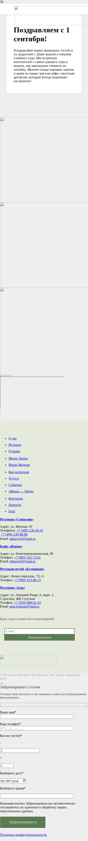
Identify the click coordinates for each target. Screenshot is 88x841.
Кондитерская (19, 472)
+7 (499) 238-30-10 (29, 530)
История (15, 445)
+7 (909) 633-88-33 (27, 580)
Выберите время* (13, 788)
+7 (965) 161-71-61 (27, 557)
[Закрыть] (1, 375)
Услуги (14, 478)
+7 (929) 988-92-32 (27, 602)
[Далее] (10, 375)
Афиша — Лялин (21, 491)
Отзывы (14, 451)
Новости (15, 505)
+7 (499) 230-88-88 (14, 534)
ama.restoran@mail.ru (24, 606)
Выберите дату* (11, 773)
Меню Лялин (18, 458)
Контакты (16, 498)
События (15, 485)
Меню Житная (19, 465)
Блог (12, 511)
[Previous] (6, 375)
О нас (13, 438)
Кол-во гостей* (11, 735)
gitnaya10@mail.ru (22, 539)
